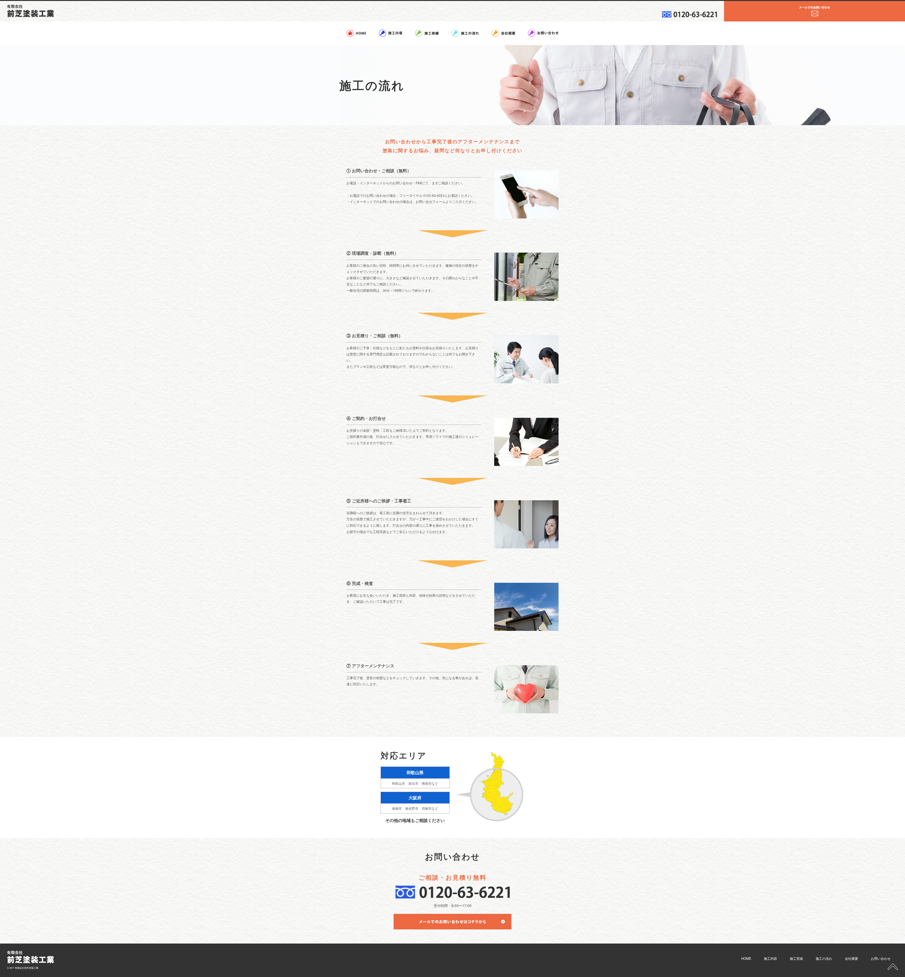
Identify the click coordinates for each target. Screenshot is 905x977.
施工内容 (770, 958)
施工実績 (796, 958)
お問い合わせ (881, 958)
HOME (746, 958)
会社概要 (851, 958)
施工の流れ (824, 958)
